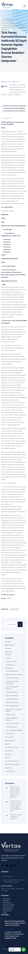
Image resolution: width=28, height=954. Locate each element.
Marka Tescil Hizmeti (12, 695)
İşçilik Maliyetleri (10, 740)
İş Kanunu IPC (9, 737)
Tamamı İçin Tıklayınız (8, 594)
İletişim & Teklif (9, 734)
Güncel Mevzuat (14, 609)
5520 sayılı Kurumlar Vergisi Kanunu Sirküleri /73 (16, 817)
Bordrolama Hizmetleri (12, 678)
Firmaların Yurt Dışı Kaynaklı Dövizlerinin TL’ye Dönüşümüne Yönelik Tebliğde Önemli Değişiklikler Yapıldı (15, 806)
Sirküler (7, 757)
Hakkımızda (8, 652)
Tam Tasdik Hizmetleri (12, 723)
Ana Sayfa (8, 641)
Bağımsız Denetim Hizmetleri (14, 674)
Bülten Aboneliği (10, 645)
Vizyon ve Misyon (10, 771)
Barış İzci (8, 654)
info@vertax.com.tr (8, 876)
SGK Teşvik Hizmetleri (12, 706)
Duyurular (8, 648)
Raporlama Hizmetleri (12, 702)
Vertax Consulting (7, 81)
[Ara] (20, 624)
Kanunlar (7, 744)
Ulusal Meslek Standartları (12, 764)
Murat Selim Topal (11, 661)
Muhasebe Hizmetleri (12, 699)
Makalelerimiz (9, 751)
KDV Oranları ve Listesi (11, 747)
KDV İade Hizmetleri (11, 692)
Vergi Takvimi (9, 768)
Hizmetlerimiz (9, 668)
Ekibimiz (8, 658)
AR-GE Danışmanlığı (12, 671)
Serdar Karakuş (10, 665)
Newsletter (8, 754)
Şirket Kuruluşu (10, 714)
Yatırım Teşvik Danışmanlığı (14, 730)
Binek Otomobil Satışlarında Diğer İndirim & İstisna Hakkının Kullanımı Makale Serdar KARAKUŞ (15, 792)
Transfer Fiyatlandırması (12, 761)
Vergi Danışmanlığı (11, 727)
